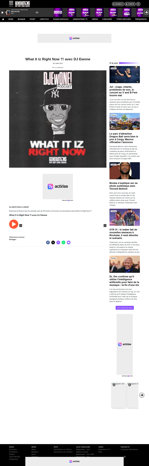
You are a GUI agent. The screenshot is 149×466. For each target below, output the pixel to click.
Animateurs (13, 452)
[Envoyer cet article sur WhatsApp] (63, 243)
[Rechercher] (138, 4)
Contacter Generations (129, 449)
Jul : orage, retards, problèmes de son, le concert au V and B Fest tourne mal (123, 91)
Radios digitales (61, 19)
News (10, 19)
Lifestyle (44, 19)
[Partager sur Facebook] (47, 243)
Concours (107, 19)
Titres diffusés (123, 19)
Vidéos (95, 19)
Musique (21, 19)
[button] (119, 395)
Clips (100, 452)
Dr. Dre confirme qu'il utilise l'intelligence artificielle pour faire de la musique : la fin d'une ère (124, 280)
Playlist (12, 454)
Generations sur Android (63, 452)
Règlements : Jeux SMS (85, 454)
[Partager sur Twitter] (52, 243)
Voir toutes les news (124, 308)
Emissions (13, 449)
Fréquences (141, 19)
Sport (32, 19)
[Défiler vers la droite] (141, 395)
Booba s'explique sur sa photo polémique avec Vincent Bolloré (123, 186)
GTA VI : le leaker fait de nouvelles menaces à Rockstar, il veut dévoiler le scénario (123, 233)
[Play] (3, 12)
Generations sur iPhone (62, 449)
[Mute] (37, 12)
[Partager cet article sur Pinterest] (57, 243)
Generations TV (80, 19)
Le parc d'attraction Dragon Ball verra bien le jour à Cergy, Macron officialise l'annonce (123, 138)
